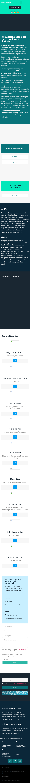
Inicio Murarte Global (6, 746)
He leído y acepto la (15, 683)
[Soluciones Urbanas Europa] (16, 741)
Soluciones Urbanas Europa (21, 746)
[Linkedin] (15, 761)
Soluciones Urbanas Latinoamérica (6, 754)
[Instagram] (20, 761)
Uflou (17, 755)
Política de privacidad (21, 684)
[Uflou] (16, 751)
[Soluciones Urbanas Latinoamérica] (2, 749)
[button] (21, 2)
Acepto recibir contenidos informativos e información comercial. (12, 657)
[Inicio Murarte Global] (2, 741)
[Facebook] (10, 761)
